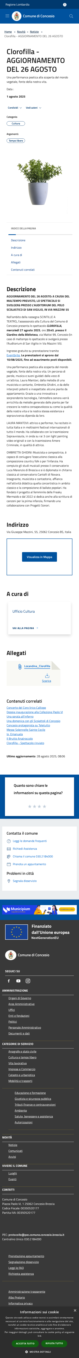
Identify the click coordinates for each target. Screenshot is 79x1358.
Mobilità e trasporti (20, 1081)
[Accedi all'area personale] (64, 4)
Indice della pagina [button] (23, 228)
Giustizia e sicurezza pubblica (33, 1098)
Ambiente (21, 1110)
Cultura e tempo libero (22, 1057)
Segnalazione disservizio (23, 1262)
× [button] (74, 1310)
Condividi (13, 108)
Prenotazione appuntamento (26, 1256)
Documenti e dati (19, 1033)
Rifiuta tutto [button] (54, 1343)
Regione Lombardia (17, 4)
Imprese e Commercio (21, 1069)
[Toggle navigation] (7, 16)
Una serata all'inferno (20, 716)
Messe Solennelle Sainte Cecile (26, 729)
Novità (21, 31)
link (39, 1335)
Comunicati (15, 1151)
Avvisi (12, 1156)
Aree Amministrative (21, 1004)
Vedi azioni (32, 108)
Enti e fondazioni (18, 1015)
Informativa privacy (20, 1303)
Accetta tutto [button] (25, 1343)
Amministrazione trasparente (26, 1291)
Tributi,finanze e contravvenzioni (35, 1104)
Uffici (11, 1010)
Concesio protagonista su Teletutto (28, 725)
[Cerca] (71, 16)
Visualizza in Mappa (39, 557)
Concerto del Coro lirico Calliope (26, 707)
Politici (12, 1021)
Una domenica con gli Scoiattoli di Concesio (33, 721)
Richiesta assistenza (21, 1274)
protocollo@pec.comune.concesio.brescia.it (36, 1234)
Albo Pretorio (16, 1297)
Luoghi (12, 1173)
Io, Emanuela (15, 734)
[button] (39, 1352)
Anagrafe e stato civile (22, 1051)
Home (8, 31)
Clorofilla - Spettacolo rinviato (25, 743)
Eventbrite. (13, 355)
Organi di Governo (19, 998)
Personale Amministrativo (24, 1027)
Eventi (12, 1179)
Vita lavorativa (17, 1063)
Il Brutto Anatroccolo (20, 738)
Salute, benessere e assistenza (34, 1116)
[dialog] (39, 1332)
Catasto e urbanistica (21, 1075)
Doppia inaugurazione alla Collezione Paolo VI (35, 712)
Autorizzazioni (24, 1122)
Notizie (34, 31)
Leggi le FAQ (16, 1268)
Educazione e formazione (30, 1093)
